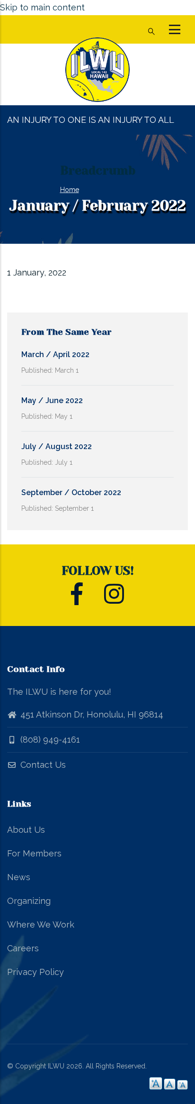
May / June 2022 (52, 400)
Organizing (29, 901)
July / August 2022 (56, 446)
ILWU (56, 1066)
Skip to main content (42, 7)
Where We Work (40, 924)
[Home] (97, 74)
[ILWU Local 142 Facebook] (77, 599)
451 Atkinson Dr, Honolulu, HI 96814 (91, 714)
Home (69, 189)
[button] (174, 29)
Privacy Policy (35, 972)
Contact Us (42, 765)
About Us (26, 830)
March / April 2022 (55, 354)
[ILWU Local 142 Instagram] (114, 599)
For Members (34, 853)
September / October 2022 (71, 492)
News (18, 877)
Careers (23, 948)
